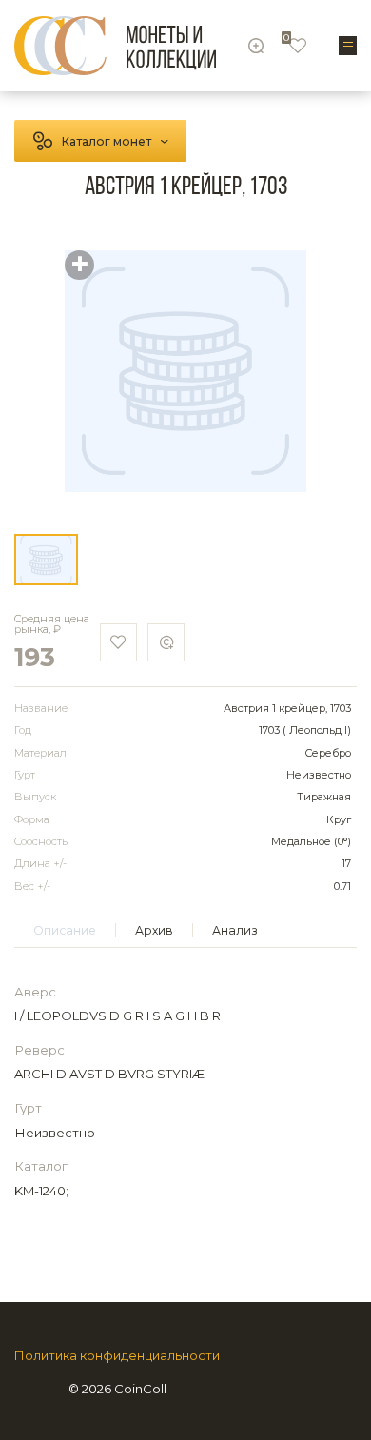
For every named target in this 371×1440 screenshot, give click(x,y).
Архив (154, 930)
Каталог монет (106, 141)
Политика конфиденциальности (117, 1356)
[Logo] (115, 46)
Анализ (235, 930)
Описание (64, 930)
